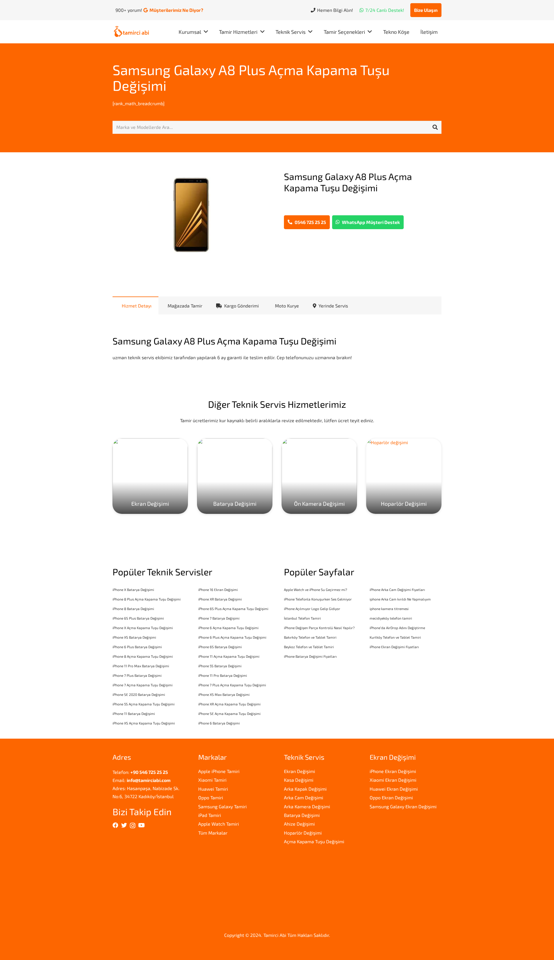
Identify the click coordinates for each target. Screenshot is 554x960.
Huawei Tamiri (213, 789)
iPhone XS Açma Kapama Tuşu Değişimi (144, 723)
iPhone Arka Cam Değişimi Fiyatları (397, 590)
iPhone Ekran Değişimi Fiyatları (394, 647)
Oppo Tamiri (210, 797)
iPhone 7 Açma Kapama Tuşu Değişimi (143, 685)
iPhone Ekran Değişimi (393, 771)
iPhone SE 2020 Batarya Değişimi (139, 694)
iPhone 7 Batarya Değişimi (218, 618)
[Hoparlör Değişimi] (403, 476)
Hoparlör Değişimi (303, 832)
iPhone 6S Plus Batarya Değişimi (138, 618)
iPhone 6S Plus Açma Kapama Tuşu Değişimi (233, 609)
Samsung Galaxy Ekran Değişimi (403, 806)
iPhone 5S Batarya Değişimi (220, 666)
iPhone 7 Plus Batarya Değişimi (137, 675)
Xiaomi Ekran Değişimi (393, 780)
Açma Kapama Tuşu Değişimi (314, 841)
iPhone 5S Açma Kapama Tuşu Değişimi (144, 704)
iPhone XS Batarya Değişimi (134, 637)
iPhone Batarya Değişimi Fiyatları (310, 656)
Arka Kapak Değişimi (305, 789)
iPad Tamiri (209, 815)
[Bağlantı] (131, 31)
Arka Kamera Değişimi (307, 806)
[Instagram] (132, 825)
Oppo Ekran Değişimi (391, 797)
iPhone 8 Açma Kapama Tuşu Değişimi (143, 656)
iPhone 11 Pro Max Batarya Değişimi (141, 666)
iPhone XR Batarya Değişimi (220, 599)
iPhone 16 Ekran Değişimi (218, 590)
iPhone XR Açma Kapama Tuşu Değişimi (229, 704)
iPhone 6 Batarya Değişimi (219, 723)
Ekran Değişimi (299, 771)
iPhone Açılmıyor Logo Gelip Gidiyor (312, 609)
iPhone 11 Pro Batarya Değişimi (222, 675)
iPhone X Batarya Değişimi (133, 590)
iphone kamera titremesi (389, 609)
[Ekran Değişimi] (150, 476)
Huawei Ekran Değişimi (394, 789)
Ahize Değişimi (299, 823)
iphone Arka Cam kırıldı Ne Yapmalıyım (400, 599)
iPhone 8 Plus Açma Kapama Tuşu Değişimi (147, 599)
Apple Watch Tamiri (218, 823)
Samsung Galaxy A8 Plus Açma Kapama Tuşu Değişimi (251, 77)
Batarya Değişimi (302, 815)
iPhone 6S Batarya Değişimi (220, 647)
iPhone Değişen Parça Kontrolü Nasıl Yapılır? (319, 628)
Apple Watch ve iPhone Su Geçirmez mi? (315, 590)
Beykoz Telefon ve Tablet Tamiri (309, 647)
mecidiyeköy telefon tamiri (391, 618)
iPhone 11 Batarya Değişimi (134, 713)
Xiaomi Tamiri (212, 780)
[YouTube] (141, 825)
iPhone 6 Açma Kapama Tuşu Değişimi (228, 628)
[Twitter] (124, 825)
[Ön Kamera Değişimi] (319, 476)
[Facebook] (115, 825)
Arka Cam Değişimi (303, 797)
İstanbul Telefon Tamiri (302, 618)
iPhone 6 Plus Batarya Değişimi (137, 647)
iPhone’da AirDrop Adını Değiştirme (397, 628)
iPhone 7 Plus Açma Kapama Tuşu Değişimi (232, 685)
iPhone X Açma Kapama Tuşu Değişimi (143, 628)
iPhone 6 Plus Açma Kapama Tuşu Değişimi (232, 637)
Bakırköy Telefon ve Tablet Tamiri (310, 637)
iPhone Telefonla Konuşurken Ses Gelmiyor (318, 599)
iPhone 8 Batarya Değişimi (133, 609)
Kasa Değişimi (298, 780)
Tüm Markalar (212, 832)
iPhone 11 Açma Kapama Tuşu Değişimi (228, 656)
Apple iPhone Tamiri (218, 771)
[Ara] (435, 127)
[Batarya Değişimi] (234, 476)
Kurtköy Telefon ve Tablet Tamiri (395, 637)
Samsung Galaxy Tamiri (222, 806)
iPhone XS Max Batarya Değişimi (224, 694)
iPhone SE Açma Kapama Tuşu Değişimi (229, 713)
